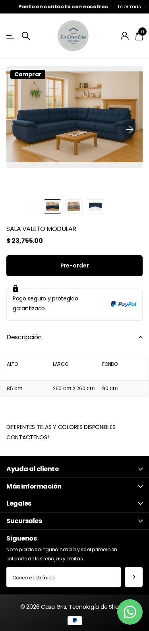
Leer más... (131, 6)
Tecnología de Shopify (99, 607)
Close (74, 469)
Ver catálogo (10, 36)
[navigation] (52, 206)
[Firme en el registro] (125, 35)
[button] (130, 129)
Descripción (24, 337)
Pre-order (74, 265)
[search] (26, 36)
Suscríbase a (134, 577)
